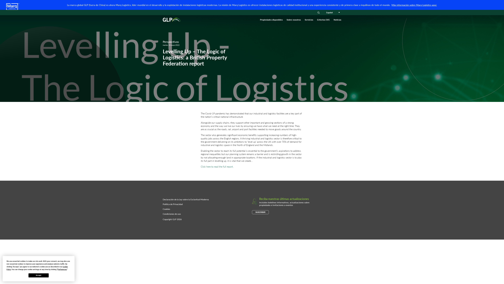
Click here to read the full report (217, 166)
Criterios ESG (323, 19)
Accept (38, 275)
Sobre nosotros (294, 19)
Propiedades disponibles (271, 19)
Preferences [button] (62, 269)
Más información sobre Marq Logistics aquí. (414, 5)
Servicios (309, 19)
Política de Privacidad (173, 204)
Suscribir (260, 212)
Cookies (166, 209)
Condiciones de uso (172, 213)
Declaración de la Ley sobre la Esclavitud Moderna (186, 199)
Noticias (337, 19)
